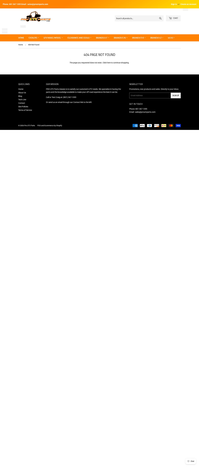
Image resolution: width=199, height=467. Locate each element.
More (170, 38)
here (109, 63)
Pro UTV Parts (29, 125)
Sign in (174, 4)
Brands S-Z (156, 38)
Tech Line (22, 99)
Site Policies (23, 106)
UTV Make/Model (52, 38)
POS (39, 125)
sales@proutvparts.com (145, 112)
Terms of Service (25, 110)
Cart (175, 18)
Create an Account (188, 4)
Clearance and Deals (78, 38)
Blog (20, 96)
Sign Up (175, 96)
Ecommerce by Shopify (53, 125)
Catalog (33, 38)
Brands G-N (120, 38)
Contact (21, 103)
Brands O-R (138, 38)
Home (21, 38)
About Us (22, 93)
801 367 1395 (141, 109)
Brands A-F (102, 38)
